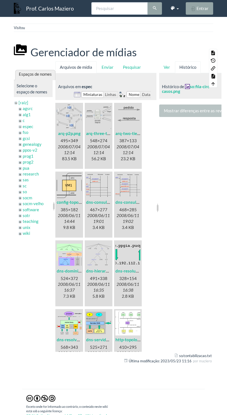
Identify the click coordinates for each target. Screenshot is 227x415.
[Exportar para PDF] (213, 76)
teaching (30, 221)
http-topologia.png (133, 339)
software (31, 209)
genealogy (32, 144)
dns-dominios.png (74, 270)
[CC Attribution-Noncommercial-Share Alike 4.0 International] (40, 398)
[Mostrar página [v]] (213, 52)
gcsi (26, 138)
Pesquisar (132, 67)
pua (26, 168)
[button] (174, 8)
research (31, 173)
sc (25, 185)
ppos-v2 (30, 149)
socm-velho (33, 203)
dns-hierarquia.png (104, 270)
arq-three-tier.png (103, 133)
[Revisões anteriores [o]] (213, 60)
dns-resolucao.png (132, 270)
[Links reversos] (213, 68)
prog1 (28, 156)
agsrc (28, 108)
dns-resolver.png (72, 339)
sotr (26, 215)
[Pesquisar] (155, 8)
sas (26, 179)
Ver (167, 67)
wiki (26, 233)
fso (25, 132)
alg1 (27, 114)
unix (26, 227)
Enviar (108, 67)
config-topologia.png (76, 202)
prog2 (28, 161)
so (25, 191)
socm (27, 197)
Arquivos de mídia (76, 67)
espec (28, 126)
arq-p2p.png (69, 133)
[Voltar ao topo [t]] (213, 83)
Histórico (187, 67)
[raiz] (23, 102)
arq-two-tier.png (130, 133)
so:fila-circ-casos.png (186, 89)
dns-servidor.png (102, 339)
